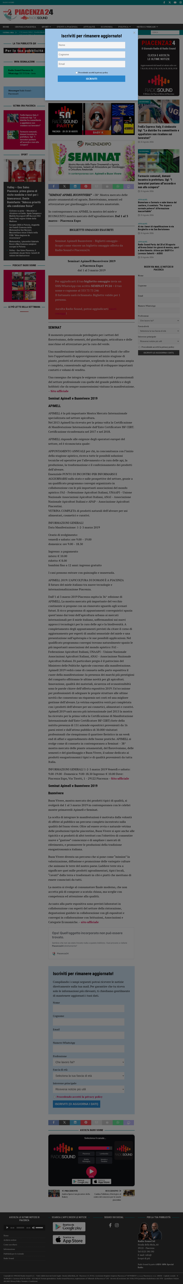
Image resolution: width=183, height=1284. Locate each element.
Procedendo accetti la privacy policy (93, 72)
